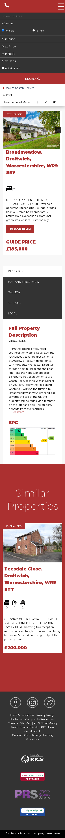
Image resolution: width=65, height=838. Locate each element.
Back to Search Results (19, 88)
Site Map (25, 723)
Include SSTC (12, 68)
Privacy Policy (45, 715)
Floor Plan (20, 229)
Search (31, 78)
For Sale (9, 30)
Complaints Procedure (39, 719)
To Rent (39, 30)
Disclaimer (16, 719)
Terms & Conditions (22, 715)
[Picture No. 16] (31, 129)
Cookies (13, 723)
